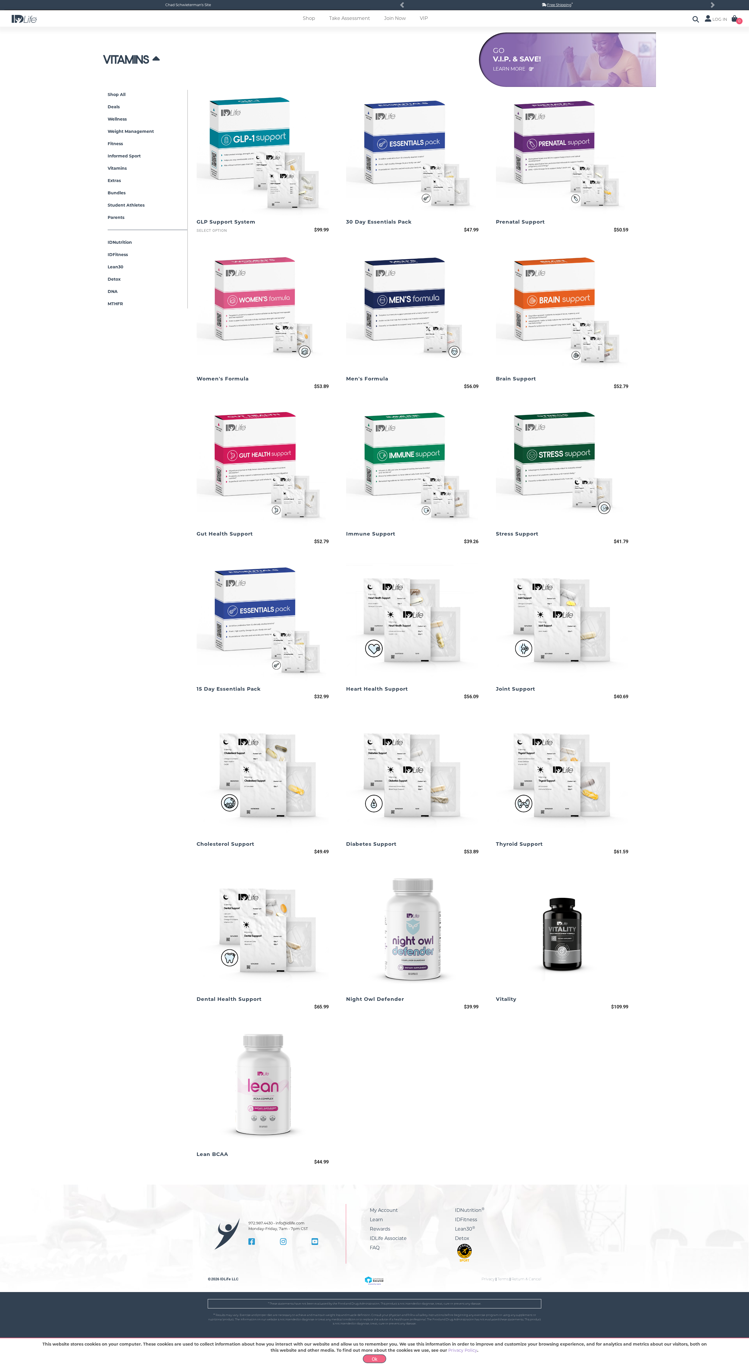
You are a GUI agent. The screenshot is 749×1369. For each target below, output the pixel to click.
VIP (424, 18)
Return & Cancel (526, 1279)
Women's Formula (223, 379)
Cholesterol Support (225, 844)
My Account (384, 1210)
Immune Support (370, 534)
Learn (376, 1219)
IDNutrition (470, 1210)
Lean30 (465, 1229)
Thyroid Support (519, 844)
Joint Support (515, 689)
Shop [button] (309, 18)
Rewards (380, 1229)
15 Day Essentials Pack (229, 689)
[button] (402, 5)
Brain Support (516, 379)
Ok (374, 1359)
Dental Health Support (229, 999)
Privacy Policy (462, 1350)
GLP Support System (226, 222)
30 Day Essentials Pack (379, 222)
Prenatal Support (520, 222)
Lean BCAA (212, 1154)
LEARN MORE (510, 69)
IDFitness (466, 1219)
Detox (462, 1238)
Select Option (212, 230)
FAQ (374, 1247)
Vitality (506, 999)
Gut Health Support (225, 534)
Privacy (488, 1279)
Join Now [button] (395, 18)
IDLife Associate (388, 1238)
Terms (503, 1279)
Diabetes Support (371, 844)
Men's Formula (367, 379)
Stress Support (517, 534)
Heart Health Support (377, 689)
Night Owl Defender (375, 999)
